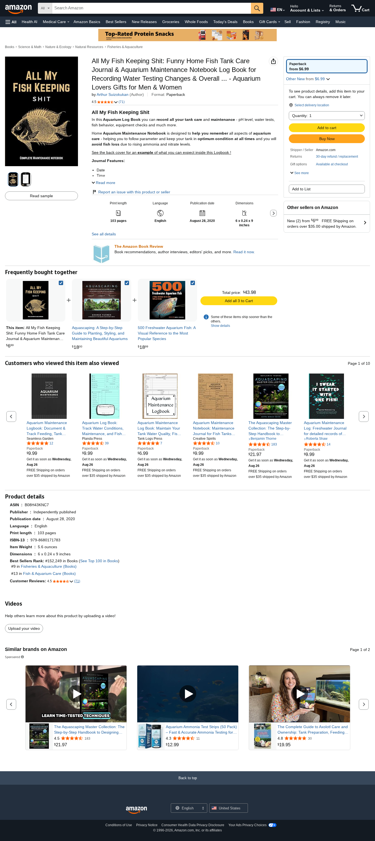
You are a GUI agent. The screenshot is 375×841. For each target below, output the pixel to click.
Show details (220, 326)
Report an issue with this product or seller (134, 192)
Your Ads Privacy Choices (247, 825)
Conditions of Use (118, 825)
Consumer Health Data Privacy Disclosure (192, 825)
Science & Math (29, 47)
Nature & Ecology (58, 47)
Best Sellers (116, 22)
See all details (104, 234)
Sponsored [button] (12, 657)
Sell (287, 22)
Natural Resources (89, 47)
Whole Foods (196, 22)
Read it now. (244, 252)
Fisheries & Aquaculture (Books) (49, 566)
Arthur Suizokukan (112, 94)
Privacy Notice (147, 825)
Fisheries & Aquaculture (125, 47)
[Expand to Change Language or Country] (284, 10)
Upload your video (24, 628)
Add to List (301, 189)
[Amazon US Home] (136, 810)
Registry (323, 22)
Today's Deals (225, 22)
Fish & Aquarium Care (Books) (49, 573)
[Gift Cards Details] (279, 22)
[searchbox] (151, 8)
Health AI (29, 22)
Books (248, 22)
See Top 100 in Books (99, 561)
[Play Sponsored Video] (76, 694)
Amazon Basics (87, 22)
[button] (11, 21)
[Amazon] (19, 8)
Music (340, 22)
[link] (101, 300)
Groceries (170, 22)
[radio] (326, 66)
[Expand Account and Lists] (323, 10)
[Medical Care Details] (68, 22)
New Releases (144, 22)
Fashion (303, 22)
